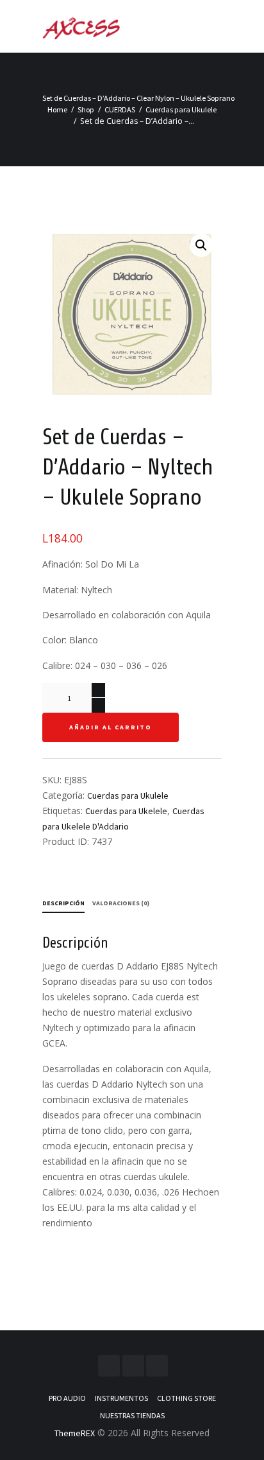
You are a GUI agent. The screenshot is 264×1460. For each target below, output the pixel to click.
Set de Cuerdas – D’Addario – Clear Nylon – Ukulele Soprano (138, 98)
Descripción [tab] (63, 903)
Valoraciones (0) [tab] (120, 903)
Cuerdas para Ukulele (181, 109)
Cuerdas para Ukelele (126, 811)
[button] (201, 245)
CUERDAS (119, 109)
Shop (86, 109)
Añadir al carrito (110, 727)
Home (57, 109)
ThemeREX (74, 1433)
